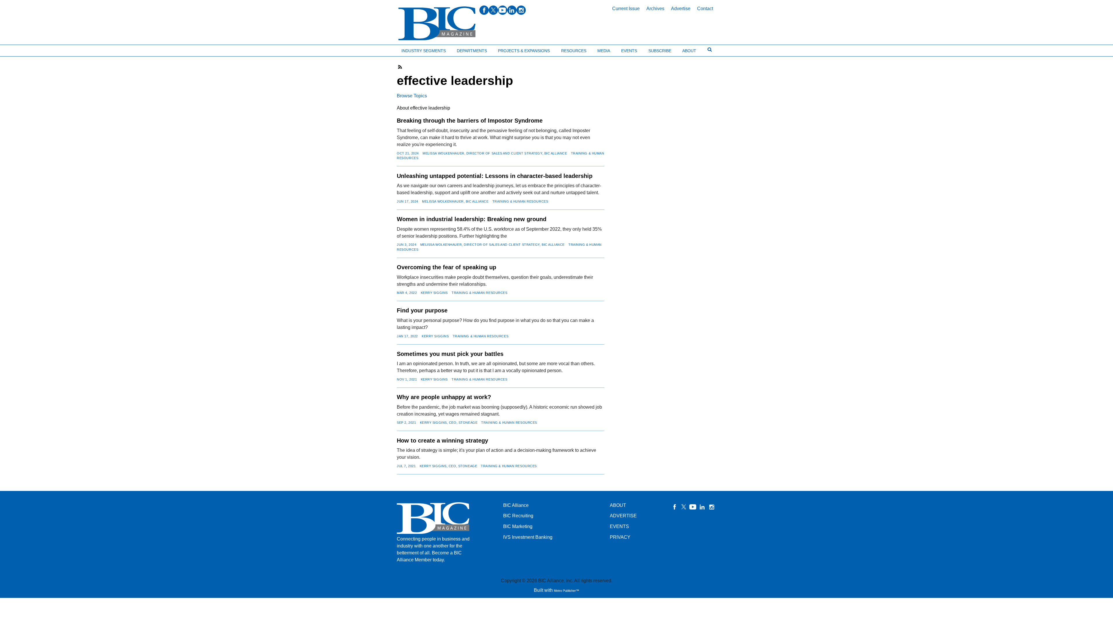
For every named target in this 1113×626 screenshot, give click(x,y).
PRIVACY (620, 537)
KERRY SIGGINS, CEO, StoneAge (449, 422)
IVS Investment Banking (527, 537)
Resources (573, 50)
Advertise (680, 8)
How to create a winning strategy (442, 440)
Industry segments (423, 50)
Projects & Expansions (524, 50)
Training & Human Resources (520, 201)
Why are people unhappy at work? (444, 397)
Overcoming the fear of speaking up (446, 267)
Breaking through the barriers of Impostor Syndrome (470, 120)
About (689, 50)
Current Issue (626, 8)
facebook (484, 10)
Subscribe (659, 50)
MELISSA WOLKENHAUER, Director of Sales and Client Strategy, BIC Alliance (495, 153)
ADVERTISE (623, 515)
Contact (705, 8)
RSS (400, 66)
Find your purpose (422, 310)
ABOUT (618, 505)
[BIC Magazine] (437, 24)
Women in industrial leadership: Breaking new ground (471, 219)
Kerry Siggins (434, 292)
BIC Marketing (517, 526)
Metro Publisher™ (566, 590)
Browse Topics (412, 95)
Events (629, 50)
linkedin (512, 10)
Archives (655, 8)
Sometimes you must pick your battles (450, 354)
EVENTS (619, 526)
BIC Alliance (516, 505)
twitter (493, 10)
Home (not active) (17, 49)
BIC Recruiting (518, 515)
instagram (521, 10)
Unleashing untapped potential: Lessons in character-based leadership (494, 176)
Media (603, 50)
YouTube (693, 507)
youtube (502, 10)
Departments (472, 50)
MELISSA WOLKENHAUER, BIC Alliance (455, 201)
